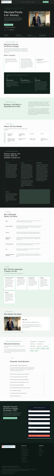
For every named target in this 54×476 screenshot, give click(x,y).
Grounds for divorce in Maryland (10, 27)
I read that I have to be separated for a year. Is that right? (19, 374)
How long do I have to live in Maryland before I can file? (19, 382)
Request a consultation (8, 24)
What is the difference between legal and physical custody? (20, 387)
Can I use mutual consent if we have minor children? (19, 376)
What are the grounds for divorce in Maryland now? (18, 365)
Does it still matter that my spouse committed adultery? (19, 379)
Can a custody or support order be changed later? (18, 393)
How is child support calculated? (15, 390)
